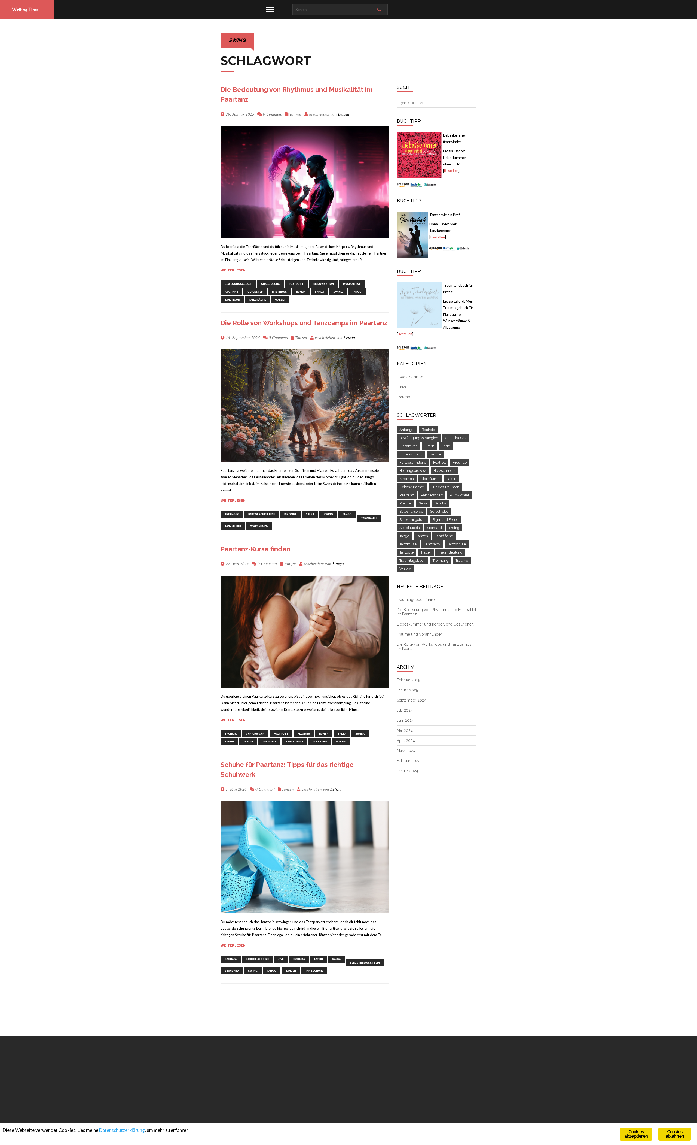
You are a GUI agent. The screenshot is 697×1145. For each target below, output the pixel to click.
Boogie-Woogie (257, 959)
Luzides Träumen (445, 487)
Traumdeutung (450, 552)
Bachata (231, 733)
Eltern (429, 446)
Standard (232, 970)
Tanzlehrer (233, 526)
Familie (435, 454)
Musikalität (351, 284)
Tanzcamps (369, 518)
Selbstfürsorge (411, 511)
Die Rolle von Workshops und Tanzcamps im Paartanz (304, 323)
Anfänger (232, 514)
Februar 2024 (408, 761)
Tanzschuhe (314, 970)
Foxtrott (296, 284)
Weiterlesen (233, 270)
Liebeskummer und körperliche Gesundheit (435, 624)
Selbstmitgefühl (412, 520)
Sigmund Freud (445, 520)
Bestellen (451, 170)
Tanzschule (294, 741)
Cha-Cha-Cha (270, 284)
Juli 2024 (405, 710)
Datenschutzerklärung (122, 1130)
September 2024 (411, 700)
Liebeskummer (410, 376)
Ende (445, 446)
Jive (280, 959)
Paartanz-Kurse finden (255, 549)
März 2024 (406, 750)
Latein (318, 959)
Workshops (259, 526)
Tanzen (295, 114)
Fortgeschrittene (261, 514)
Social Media (409, 528)
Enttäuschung (410, 454)
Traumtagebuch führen (417, 599)
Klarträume (430, 479)
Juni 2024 (405, 720)
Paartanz (231, 292)
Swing (338, 292)
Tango (357, 292)
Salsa (310, 514)
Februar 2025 (408, 680)
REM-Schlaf (459, 495)
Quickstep (255, 292)
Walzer (280, 299)
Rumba (300, 292)
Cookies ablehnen (674, 1134)
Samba (319, 292)
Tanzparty (432, 544)
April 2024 (406, 740)
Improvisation (323, 284)
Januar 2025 (407, 690)
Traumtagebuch (412, 560)
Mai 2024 (405, 730)
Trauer (426, 552)
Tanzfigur (232, 299)
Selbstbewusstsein (365, 963)
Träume (403, 397)
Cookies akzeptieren (636, 1134)
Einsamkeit (408, 446)
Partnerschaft (432, 495)
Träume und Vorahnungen (420, 634)
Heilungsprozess (412, 471)
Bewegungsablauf (238, 284)
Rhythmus (279, 292)
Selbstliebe (439, 511)
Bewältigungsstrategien (418, 438)
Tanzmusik (408, 544)
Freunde (460, 462)
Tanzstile (319, 741)
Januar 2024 (407, 771)
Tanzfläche (257, 299)
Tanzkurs (269, 741)
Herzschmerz (444, 471)
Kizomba (290, 514)
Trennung (440, 560)
